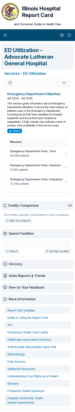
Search (13, 251)
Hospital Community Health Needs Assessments (25, 400)
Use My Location (59, 251)
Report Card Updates (21, 310)
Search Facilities (21, 233)
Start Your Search (19, 220)
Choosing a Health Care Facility (27, 332)
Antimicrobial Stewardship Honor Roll (31, 347)
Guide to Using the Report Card (27, 317)
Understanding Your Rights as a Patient (32, 376)
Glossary (13, 383)
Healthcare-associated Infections (29, 339)
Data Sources (16, 361)
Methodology (16, 354)
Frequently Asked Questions (25, 391)
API (9, 325)
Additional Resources (21, 369)
